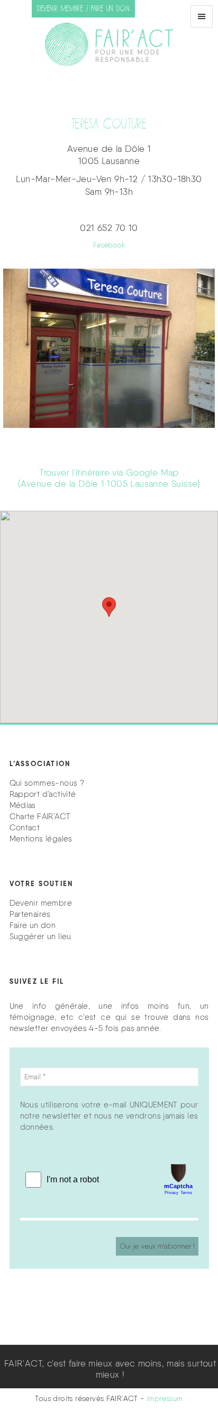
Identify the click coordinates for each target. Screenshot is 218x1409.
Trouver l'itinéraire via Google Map (108, 478)
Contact (25, 827)
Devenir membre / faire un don (83, 8)
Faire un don (33, 925)
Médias (23, 805)
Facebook (109, 245)
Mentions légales (41, 839)
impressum (165, 1398)
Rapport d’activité (43, 794)
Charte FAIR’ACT (40, 816)
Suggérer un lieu (40, 936)
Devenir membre (41, 903)
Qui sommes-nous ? (47, 783)
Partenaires (30, 914)
